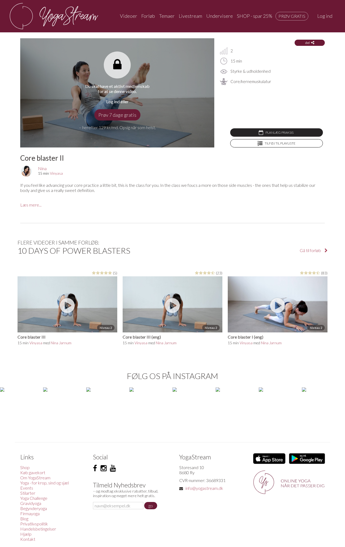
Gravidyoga (30, 503)
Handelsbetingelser (38, 528)
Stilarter (27, 493)
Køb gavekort (32, 472)
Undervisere (219, 16)
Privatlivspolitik (34, 523)
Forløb (148, 16)
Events (26, 487)
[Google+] (113, 468)
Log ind (324, 16)
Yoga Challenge (33, 498)
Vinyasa (56, 173)
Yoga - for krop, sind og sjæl (44, 482)
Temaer (167, 16)
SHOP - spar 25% (254, 16)
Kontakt (27, 539)
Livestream (190, 16)
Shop (25, 467)
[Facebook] (95, 468)
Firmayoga (30, 513)
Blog (24, 518)
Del (307, 43)
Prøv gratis (291, 16)
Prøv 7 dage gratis (117, 115)
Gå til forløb (311, 250)
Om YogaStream (35, 477)
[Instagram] (103, 468)
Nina (42, 168)
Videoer (128, 16)
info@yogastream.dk (204, 488)
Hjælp (26, 533)
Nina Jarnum (61, 342)
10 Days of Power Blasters (74, 250)
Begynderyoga (33, 508)
